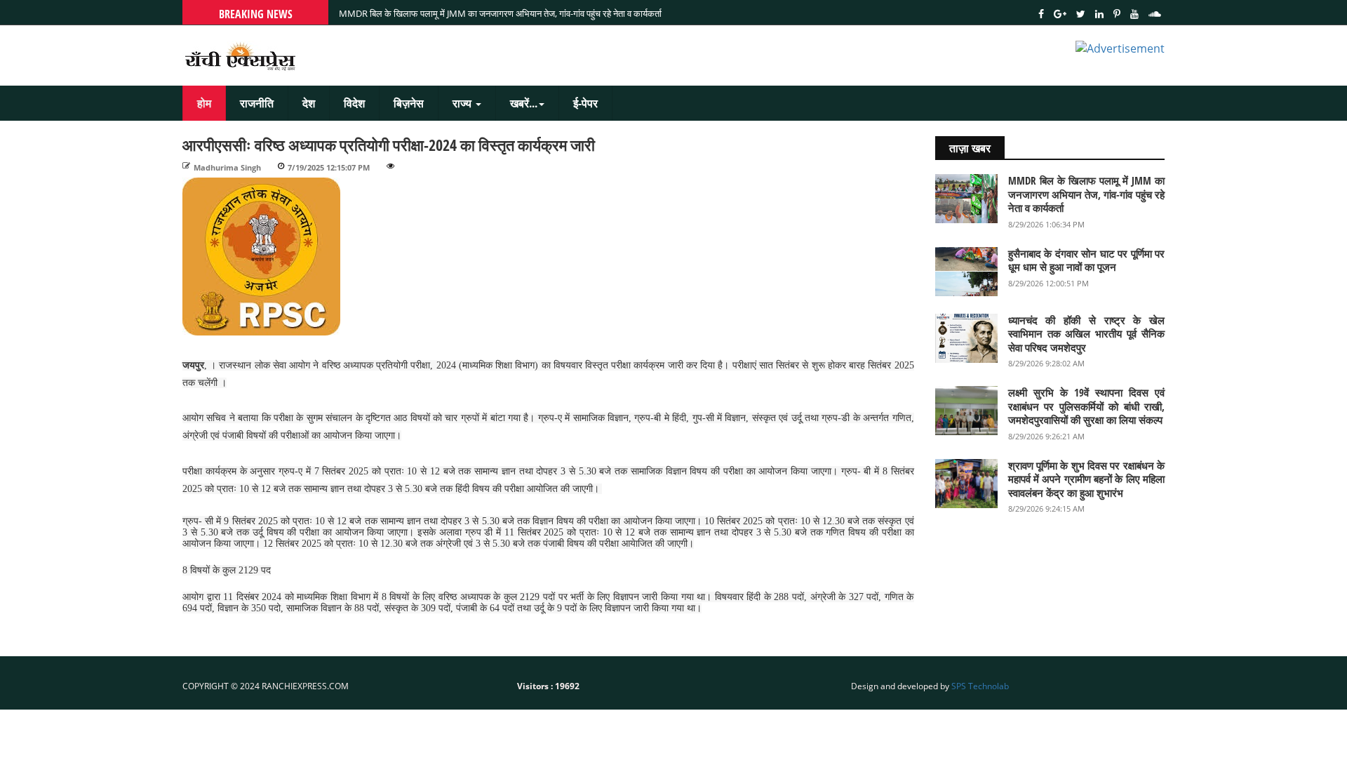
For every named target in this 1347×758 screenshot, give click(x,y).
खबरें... (523, 103)
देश (308, 103)
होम (204, 103)
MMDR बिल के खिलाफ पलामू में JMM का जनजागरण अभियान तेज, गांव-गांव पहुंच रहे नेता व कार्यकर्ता (500, 22)
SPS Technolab (980, 686)
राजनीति (257, 103)
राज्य (463, 103)
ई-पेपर (585, 103)
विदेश (354, 103)
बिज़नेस (409, 103)
